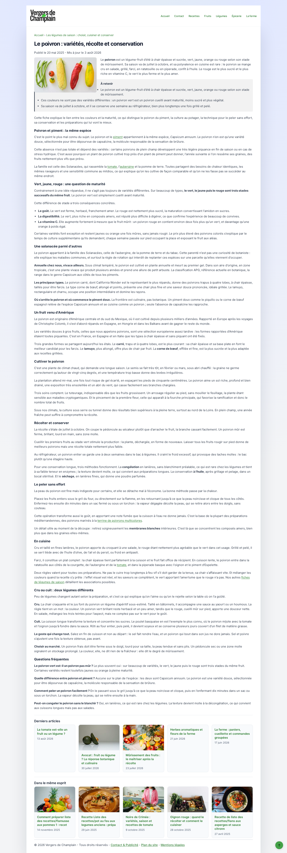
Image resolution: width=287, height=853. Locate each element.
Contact (179, 16)
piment (118, 137)
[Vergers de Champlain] (43, 16)
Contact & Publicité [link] (124, 845)
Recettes (194, 16)
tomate (112, 166)
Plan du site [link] (149, 845)
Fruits (207, 16)
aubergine (127, 166)
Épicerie (237, 16)
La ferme (251, 16)
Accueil (165, 16)
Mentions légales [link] (173, 845)
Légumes (221, 16)
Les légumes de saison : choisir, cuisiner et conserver (80, 35)
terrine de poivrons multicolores (119, 520)
